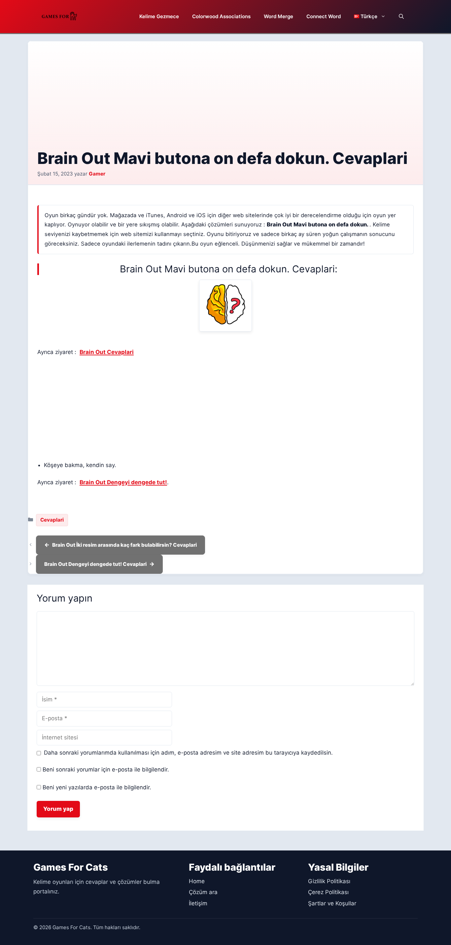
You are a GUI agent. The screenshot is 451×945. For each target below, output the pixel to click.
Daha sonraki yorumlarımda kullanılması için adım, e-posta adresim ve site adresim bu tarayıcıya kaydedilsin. (188, 752)
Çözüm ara (203, 892)
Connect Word (323, 16)
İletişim (198, 903)
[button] (401, 16)
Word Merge (278, 16)
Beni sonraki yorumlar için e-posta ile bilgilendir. (106, 769)
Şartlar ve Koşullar (332, 903)
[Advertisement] (225, 100)
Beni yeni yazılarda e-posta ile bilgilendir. (97, 787)
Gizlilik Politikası (329, 881)
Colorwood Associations (221, 16)
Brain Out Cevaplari (107, 352)
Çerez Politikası (328, 892)
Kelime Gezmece (159, 16)
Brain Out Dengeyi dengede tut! (123, 482)
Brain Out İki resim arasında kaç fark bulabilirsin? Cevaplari (124, 545)
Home (197, 881)
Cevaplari (52, 520)
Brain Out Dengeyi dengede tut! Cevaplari (95, 564)
